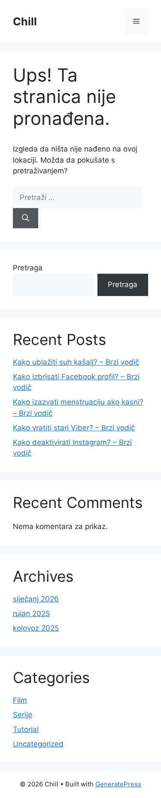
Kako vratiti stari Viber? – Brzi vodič (74, 427)
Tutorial (26, 729)
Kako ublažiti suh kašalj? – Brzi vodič (76, 362)
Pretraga (28, 267)
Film (20, 700)
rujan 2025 (31, 613)
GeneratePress (118, 784)
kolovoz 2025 (36, 628)
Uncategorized (38, 744)
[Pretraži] (25, 218)
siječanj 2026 (36, 599)
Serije (22, 714)
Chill (25, 21)
